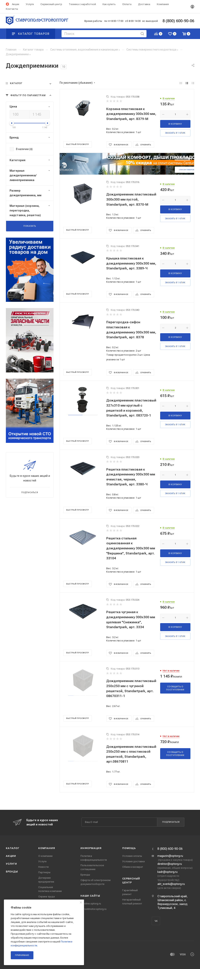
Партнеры (44, 872)
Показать (29, 226)
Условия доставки (133, 861)
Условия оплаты (132, 855)
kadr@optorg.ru (167, 872)
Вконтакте (156, 921)
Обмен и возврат (132, 866)
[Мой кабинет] (192, 6)
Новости (43, 866)
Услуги (11, 863)
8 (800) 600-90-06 (170, 848)
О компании (45, 855)
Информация (91, 848)
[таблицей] (193, 83)
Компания (46, 848)
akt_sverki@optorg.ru (171, 884)
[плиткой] (180, 83)
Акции (11, 855)
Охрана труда (46, 896)
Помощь (129, 848)
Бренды (12, 871)
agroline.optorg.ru (90, 903)
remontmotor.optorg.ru (93, 909)
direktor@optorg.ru (169, 864)
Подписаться (171, 822)
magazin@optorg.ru (170, 856)
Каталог (12, 848)
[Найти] (142, 33)
